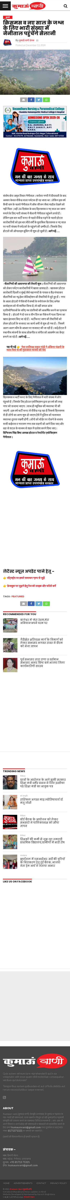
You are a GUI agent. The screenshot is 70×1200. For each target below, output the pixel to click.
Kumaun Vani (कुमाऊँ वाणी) (21, 1189)
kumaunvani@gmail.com (26, 1127)
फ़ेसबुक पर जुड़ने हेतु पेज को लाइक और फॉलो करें (31, 585)
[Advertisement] (35, 532)
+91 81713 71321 (20, 1162)
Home (6, 1183)
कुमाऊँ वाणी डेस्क (26, 40)
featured (17, 596)
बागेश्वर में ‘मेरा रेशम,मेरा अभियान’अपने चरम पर (34, 621)
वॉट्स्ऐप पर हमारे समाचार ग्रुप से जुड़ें (26, 577)
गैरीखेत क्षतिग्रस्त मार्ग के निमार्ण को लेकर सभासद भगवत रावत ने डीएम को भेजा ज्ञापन (41, 643)
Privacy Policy (58, 1183)
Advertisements (23, 1183)
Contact (41, 1183)
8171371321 (15, 1130)
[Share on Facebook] (31, 98)
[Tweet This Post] (38, 98)
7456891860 (28, 1197)
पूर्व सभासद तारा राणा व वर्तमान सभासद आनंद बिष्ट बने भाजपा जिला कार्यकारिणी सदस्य (42, 663)
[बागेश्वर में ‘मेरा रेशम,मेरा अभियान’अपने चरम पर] (10, 625)
